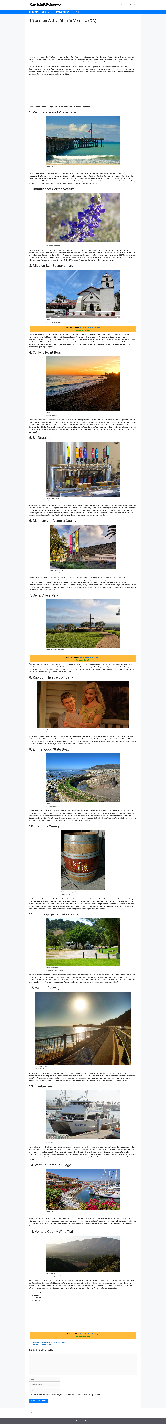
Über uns (123, 5)
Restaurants (47, 12)
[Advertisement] (83, 39)
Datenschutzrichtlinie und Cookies (41, 1413)
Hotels (76, 12)
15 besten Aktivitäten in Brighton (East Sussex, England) (48, 1342)
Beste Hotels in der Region (90, 328)
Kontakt (132, 5)
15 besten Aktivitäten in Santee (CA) (42, 1344)
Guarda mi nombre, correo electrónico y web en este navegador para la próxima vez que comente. (66, 1395)
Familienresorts (63, 12)
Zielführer (33, 12)
